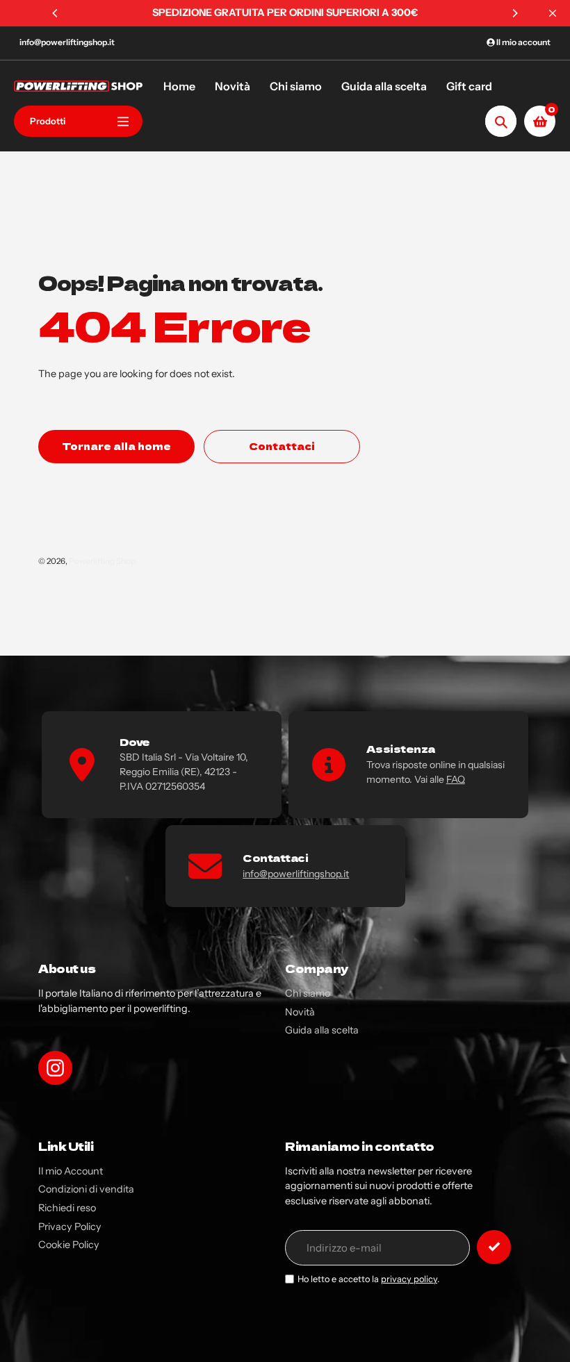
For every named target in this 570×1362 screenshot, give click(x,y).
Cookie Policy (68, 1244)
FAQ (455, 779)
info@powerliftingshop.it (67, 42)
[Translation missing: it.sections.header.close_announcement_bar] (553, 13)
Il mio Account (70, 1171)
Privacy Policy (69, 1226)
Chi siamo (307, 993)
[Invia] (494, 1247)
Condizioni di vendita (86, 1189)
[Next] (514, 13)
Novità (300, 1012)
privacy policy (409, 1279)
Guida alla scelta (322, 1030)
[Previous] (56, 13)
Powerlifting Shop (102, 561)
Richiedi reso (67, 1208)
